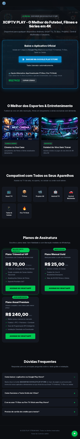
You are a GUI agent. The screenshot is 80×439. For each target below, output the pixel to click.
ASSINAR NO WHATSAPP (20, 288)
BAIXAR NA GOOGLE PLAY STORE (42, 59)
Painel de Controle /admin (40, 434)
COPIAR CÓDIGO (29, 80)
